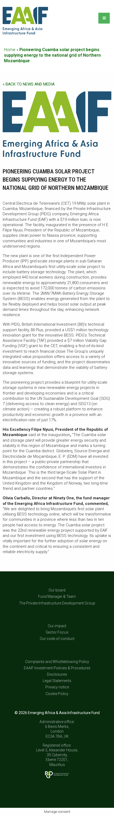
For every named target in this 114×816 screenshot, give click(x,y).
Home (9, 49)
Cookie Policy (57, 694)
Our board (57, 590)
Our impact (57, 626)
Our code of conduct (57, 638)
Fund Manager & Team (57, 596)
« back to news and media (29, 84)
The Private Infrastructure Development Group (57, 603)
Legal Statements (57, 681)
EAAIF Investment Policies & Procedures (57, 668)
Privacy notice (57, 687)
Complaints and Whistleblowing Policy (57, 662)
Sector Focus (57, 632)
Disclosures (57, 674)
